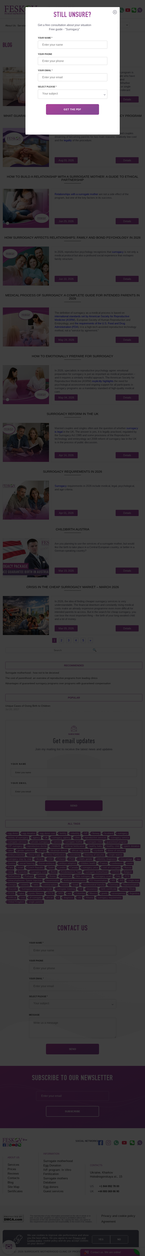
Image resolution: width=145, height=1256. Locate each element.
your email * (45, 70)
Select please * (47, 87)
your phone (45, 54)
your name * (45, 38)
